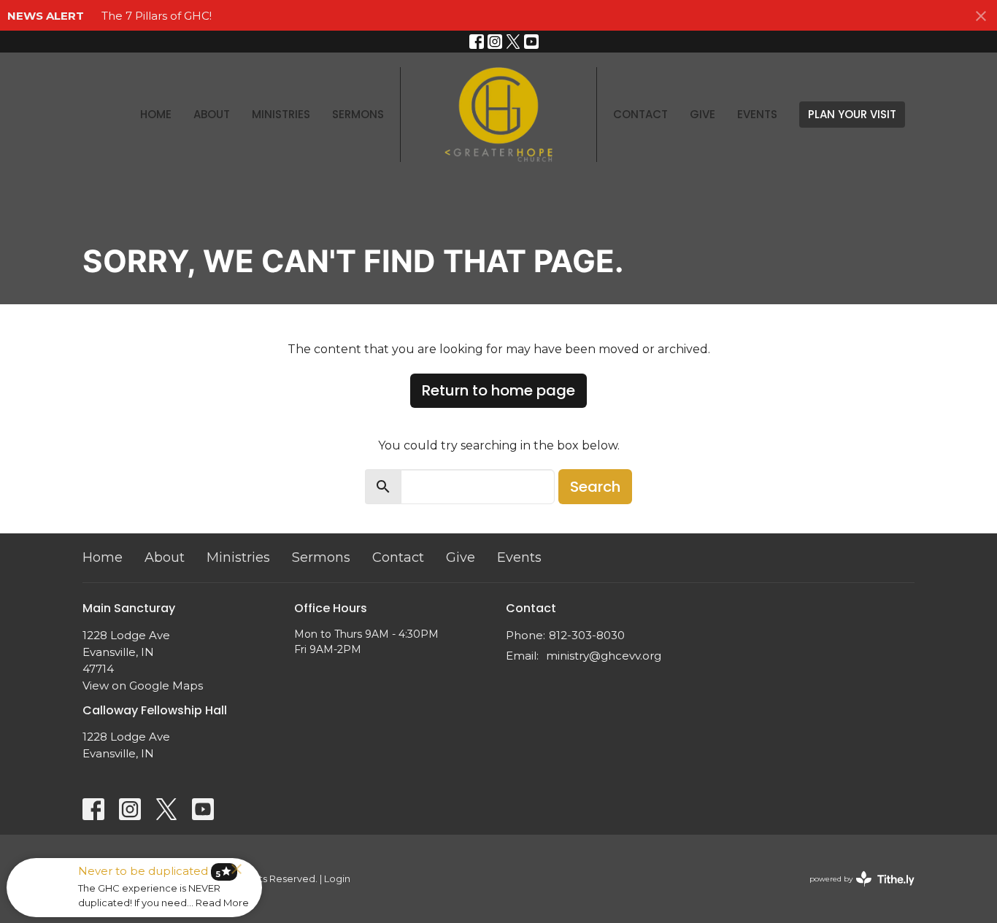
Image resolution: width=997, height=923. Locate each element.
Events (757, 114)
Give (702, 114)
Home (156, 114)
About (211, 114)
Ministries (281, 114)
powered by (855, 891)
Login (337, 878)
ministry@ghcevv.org (603, 656)
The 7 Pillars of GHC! (156, 16)
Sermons (358, 114)
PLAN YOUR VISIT (852, 114)
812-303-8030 (587, 635)
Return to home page (498, 390)
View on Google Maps (142, 685)
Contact (640, 114)
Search (595, 486)
